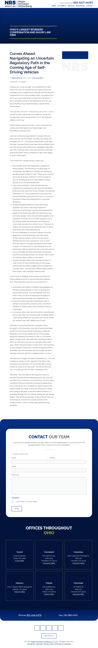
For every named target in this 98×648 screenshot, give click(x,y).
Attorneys (61, 6)
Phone (53, 458)
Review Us (49, 636)
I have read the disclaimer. (27, 501)
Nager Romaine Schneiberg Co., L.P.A (44, 642)
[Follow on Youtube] (55, 628)
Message (15, 475)
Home (53, 6)
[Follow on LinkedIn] (43, 628)
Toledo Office (49, 594)
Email (14, 466)
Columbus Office (78, 563)
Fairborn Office (19, 592)
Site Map (39, 644)
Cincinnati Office (78, 594)
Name (14, 458)
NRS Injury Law (17, 78)
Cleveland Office (49, 563)
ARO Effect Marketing (63, 644)
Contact (89, 6)
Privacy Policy (49, 644)
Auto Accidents (37, 78)
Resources (80, 6)
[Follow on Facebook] (37, 628)
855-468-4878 (34, 615)
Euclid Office (19, 561)
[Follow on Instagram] (60, 628)
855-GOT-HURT (83, 2)
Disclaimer (15, 497)
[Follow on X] (49, 628)
